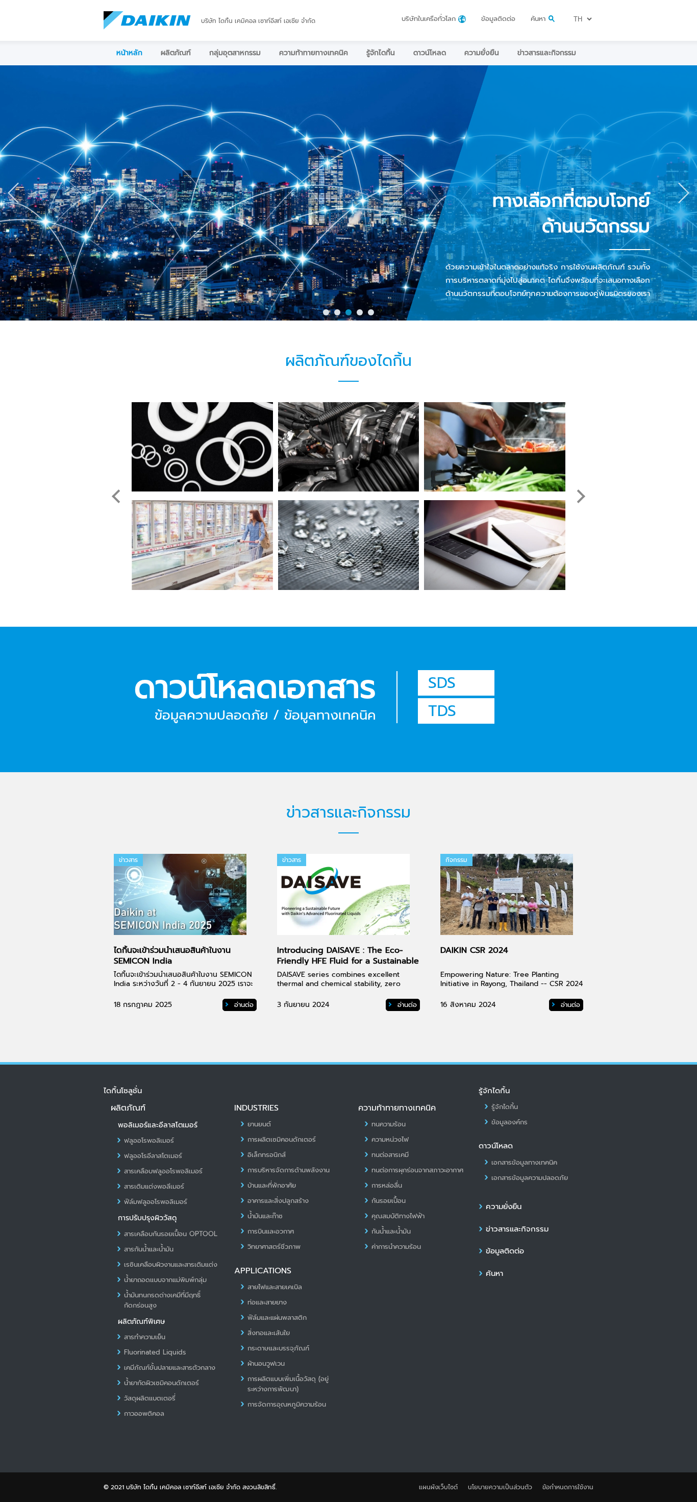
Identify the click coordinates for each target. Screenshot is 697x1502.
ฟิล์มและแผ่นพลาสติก (277, 1318)
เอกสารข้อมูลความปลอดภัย (529, 1178)
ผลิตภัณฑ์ (176, 52)
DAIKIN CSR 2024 (474, 950)
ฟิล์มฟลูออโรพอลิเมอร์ (155, 1202)
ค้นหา (494, 1273)
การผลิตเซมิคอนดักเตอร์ (281, 1140)
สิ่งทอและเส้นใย (268, 1333)
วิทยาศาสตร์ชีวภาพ (274, 1247)
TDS (442, 711)
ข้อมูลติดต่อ (498, 19)
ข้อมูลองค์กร (509, 1122)
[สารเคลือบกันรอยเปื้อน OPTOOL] (494, 545)
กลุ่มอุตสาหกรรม (235, 52)
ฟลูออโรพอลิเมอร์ (149, 1141)
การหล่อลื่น (386, 1185)
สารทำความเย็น (144, 1337)
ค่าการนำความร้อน (396, 1247)
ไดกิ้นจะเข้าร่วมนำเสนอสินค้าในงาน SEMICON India (172, 956)
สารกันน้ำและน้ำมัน (148, 1249)
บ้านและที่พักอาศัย (271, 1185)
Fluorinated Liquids (155, 1352)
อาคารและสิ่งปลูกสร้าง (278, 1201)
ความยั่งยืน (481, 52)
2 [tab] (339, 314)
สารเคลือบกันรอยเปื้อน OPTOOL (170, 1234)
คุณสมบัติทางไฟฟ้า (398, 1216)
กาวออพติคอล (144, 1414)
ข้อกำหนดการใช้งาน (567, 1487)
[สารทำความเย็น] (202, 545)
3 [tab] (350, 314)
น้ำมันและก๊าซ (265, 1216)
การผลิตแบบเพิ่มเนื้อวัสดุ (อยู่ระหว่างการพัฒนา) (288, 1384)
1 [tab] (328, 314)
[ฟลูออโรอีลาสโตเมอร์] (348, 447)
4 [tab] (362, 314)
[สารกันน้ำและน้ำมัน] (348, 545)
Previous (13, 193)
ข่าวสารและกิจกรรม (546, 52)
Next (684, 193)
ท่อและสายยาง (267, 1302)
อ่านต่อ (243, 1004)
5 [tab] (373, 314)
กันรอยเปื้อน (388, 1201)
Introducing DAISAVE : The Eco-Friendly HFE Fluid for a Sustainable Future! (348, 961)
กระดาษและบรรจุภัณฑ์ (278, 1348)
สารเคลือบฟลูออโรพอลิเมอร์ (163, 1171)
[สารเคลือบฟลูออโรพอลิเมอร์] (494, 447)
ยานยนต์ (259, 1124)
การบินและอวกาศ (270, 1231)
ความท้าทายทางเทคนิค (313, 52)
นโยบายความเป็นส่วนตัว (500, 1487)
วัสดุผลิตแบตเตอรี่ (150, 1398)
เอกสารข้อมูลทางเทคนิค (524, 1163)
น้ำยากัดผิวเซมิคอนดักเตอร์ (161, 1383)
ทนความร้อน (388, 1124)
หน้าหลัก (129, 52)
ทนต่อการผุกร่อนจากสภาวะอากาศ (417, 1170)
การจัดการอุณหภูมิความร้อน (286, 1404)
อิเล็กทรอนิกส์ (266, 1155)
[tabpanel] (348, 193)
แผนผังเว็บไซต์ (438, 1487)
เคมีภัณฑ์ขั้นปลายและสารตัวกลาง (169, 1368)
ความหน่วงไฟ (390, 1140)
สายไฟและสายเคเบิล (274, 1287)
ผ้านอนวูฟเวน (266, 1364)
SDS (442, 683)
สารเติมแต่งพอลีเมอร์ (154, 1186)
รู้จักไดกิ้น (380, 52)
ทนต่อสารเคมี (390, 1155)
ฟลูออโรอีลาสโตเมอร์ (153, 1156)
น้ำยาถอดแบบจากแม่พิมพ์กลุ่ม (165, 1280)
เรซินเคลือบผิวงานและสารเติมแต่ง (170, 1265)
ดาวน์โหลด (429, 52)
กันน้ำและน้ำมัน (391, 1231)
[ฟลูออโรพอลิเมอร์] (202, 447)
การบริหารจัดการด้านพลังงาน (288, 1170)
